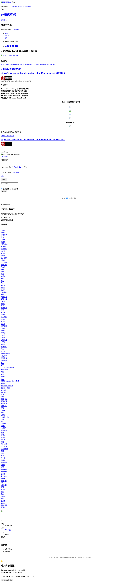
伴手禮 (3, 276)
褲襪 (2, 442)
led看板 (3, 428)
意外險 (3, 351)
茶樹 (2, 492)
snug (2, 305)
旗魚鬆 (3, 267)
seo (2, 483)
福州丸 (3, 290)
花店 (2, 396)
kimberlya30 (4, 156)
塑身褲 (3, 503)
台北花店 (4, 406)
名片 (6, 38)
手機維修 (4, 472)
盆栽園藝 (4, 360)
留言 (20, 167)
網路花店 (4, 399)
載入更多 (4, 179)
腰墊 (2, 374)
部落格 (7, 35)
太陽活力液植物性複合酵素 (10, 381)
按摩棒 (3, 465)
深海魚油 (4, 347)
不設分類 (16, 29)
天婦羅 (3, 285)
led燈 (2, 419)
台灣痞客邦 (8, 15)
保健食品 (4, 337)
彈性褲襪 (4, 444)
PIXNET (56, 557)
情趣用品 (4, 462)
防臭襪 (3, 242)
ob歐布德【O (11, 46)
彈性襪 (3, 439)
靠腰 (2, 372)
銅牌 (2, 412)
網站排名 (4, 392)
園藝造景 (4, 358)
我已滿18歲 (5, 580)
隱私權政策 (81, 557)
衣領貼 (3, 230)
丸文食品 (4, 262)
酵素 (2, 349)
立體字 (3, 410)
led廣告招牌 (5, 417)
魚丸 (2, 283)
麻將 (2, 451)
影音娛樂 (16, 172)
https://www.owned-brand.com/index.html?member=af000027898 (33, 73)
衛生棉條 (4, 476)
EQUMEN (4, 505)
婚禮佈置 (4, 401)
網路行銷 (4, 481)
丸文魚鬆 (4, 446)
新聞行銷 (4, 485)
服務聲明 (88, 557)
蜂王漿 (3, 342)
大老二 (3, 453)
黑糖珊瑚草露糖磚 (7, 386)
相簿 (6, 33)
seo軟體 (3, 390)
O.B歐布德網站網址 (11, 69)
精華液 (3, 489)
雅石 (2, 363)
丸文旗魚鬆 (4, 449)
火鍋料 (3, 288)
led (2, 421)
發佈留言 (4, 191)
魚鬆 (2, 269)
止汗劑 (3, 255)
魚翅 (2, 294)
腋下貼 (3, 253)
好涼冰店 (4, 246)
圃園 (2, 498)
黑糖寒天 (4, 383)
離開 (11, 580)
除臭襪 (3, 239)
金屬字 (3, 415)
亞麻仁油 (4, 340)
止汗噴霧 (4, 258)
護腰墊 (3, 376)
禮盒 (2, 274)
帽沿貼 (3, 233)
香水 (2, 494)
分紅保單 (4, 356)
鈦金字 (3, 426)
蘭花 (2, 365)
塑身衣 (3, 501)
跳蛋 (2, 467)
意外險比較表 (5, 353)
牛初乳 (3, 344)
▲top (2, 176)
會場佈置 (4, 403)
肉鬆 (2, 272)
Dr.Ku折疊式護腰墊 (7, 367)
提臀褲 (3, 507)
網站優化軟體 (5, 388)
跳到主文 (4, 20)
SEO (2, 394)
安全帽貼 (4, 249)
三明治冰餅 (4, 244)
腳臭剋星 (4, 235)
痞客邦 (16, 167)
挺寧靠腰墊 (4, 370)
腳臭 (2, 237)
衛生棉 (3, 474)
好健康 (3, 335)
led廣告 (3, 423)
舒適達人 (4, 478)
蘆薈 (2, 487)
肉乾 (2, 281)
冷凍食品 (4, 292)
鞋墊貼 (3, 260)
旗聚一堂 (4, 265)
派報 (2, 408)
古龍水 (3, 496)
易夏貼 (3, 251)
